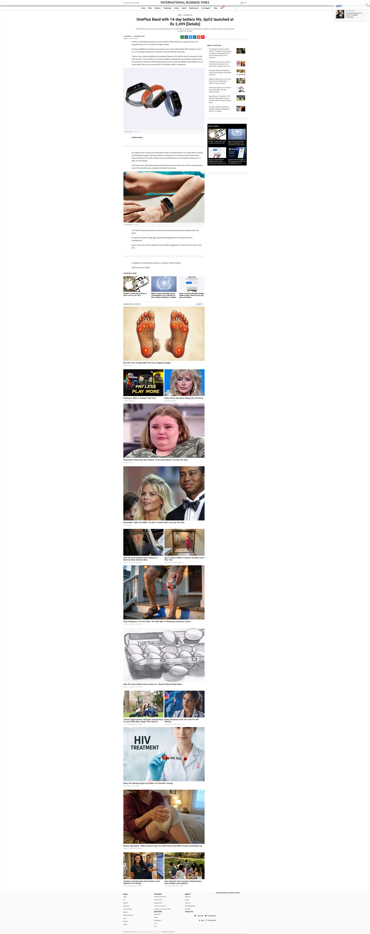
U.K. (155, 923)
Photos (125, 921)
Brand (187, 900)
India (125, 896)
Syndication (158, 903)
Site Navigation (190, 906)
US (124, 900)
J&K (221, 8)
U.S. (155, 926)
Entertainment (193, 8)
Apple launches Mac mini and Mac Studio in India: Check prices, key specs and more (191, 295)
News (150, 8)
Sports (184, 8)
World (125, 903)
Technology (167, 8)
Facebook (211, 916)
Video (215, 8)
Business (158, 8)
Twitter (199, 916)
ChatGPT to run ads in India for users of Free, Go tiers (135, 294)
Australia (157, 914)
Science (176, 8)
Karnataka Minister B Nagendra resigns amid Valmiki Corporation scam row (220, 73)
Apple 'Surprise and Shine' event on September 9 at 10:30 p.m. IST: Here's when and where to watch (163, 295)
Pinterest (211, 920)
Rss (202, 920)
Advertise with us (160, 896)
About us (188, 896)
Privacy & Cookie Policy (162, 909)
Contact (187, 909)
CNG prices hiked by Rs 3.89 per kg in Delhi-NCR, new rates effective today (220, 90)
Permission (158, 900)
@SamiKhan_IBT (139, 36)
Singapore (157, 920)
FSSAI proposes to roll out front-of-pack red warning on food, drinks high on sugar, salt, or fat (220, 64)
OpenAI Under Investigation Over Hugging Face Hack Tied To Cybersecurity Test (237, 161)
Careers (188, 903)
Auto (125, 918)
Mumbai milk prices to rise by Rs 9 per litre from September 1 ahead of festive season (220, 81)
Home (143, 8)
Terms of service (160, 906)
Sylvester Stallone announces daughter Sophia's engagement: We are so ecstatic (219, 109)
